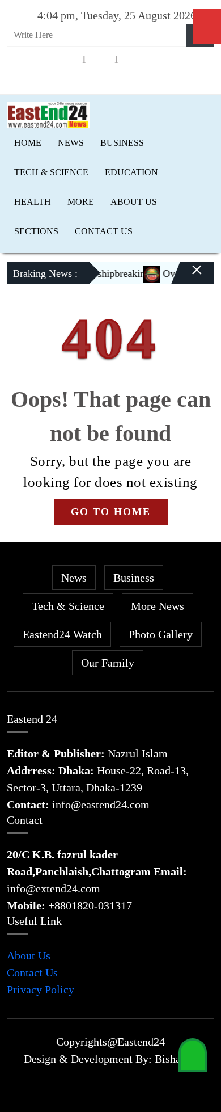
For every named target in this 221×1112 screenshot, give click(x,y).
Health (32, 202)
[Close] (187, 277)
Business (122, 143)
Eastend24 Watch (62, 634)
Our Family (107, 662)
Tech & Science (51, 172)
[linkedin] (132, 59)
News (71, 143)
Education (131, 172)
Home (27, 143)
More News (157, 606)
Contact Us (104, 231)
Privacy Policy (40, 989)
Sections (36, 231)
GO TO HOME (111, 511)
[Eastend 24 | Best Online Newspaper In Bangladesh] (48, 113)
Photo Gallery (161, 634)
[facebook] (68, 59)
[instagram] (100, 59)
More (80, 202)
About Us (133, 202)
